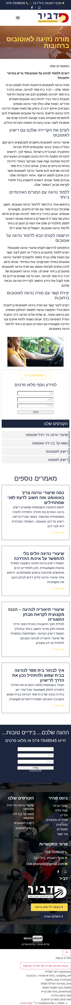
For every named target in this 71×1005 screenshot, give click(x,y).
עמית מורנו (26, 1003)
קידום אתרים (28, 944)
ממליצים (62, 824)
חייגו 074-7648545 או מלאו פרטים (35, 740)
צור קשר (62, 834)
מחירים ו (62, 820)
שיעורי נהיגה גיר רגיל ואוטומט (47, 435)
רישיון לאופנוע (58, 460)
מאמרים (62, 829)
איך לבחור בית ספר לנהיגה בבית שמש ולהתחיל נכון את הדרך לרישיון (38, 675)
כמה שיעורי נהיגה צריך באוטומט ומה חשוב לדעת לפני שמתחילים (35, 497)
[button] (17, 18)
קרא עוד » (57, 532)
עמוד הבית (60, 805)
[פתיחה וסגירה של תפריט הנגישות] (67, 952)
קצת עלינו (61, 810)
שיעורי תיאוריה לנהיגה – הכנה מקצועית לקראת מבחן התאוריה (36, 614)
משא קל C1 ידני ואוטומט (50, 443)
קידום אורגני (43, 944)
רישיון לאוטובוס (57, 451)
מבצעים (51, 820)
